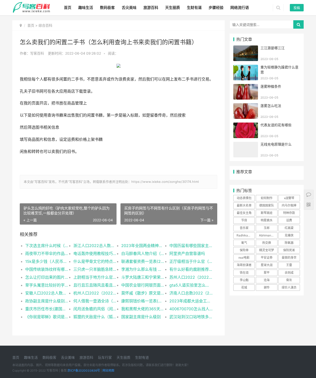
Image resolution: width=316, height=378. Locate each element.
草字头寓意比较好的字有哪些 (46, 285)
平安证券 (267, 257)
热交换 (266, 243)
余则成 (289, 272)
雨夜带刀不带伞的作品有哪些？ (46, 253)
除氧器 (289, 243)
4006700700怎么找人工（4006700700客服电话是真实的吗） (191, 308)
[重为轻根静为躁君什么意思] (245, 68)
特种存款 (289, 213)
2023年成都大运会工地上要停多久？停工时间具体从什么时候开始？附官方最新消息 (191, 300)
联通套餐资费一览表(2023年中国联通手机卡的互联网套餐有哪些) (142, 261)
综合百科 (45, 25)
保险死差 (289, 250)
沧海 (267, 280)
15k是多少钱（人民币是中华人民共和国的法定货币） (46, 261)
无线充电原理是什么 (276, 144)
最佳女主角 (244, 213)
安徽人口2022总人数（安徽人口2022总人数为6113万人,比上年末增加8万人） (46, 293)
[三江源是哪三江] (245, 48)
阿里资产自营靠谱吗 (187, 253)
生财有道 (194, 7)
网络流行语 (239, 7)
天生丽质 (172, 7)
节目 (244, 220)
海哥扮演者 (244, 265)
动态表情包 (244, 198)
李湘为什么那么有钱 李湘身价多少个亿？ (142, 269)
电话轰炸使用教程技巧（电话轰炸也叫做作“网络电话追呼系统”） (95, 253)
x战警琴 (289, 198)
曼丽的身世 (289, 257)
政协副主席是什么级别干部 (46, 300)
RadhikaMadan (246, 235)
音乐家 (244, 228)
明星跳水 (267, 220)
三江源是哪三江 (272, 48)
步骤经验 (216, 7)
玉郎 (267, 228)
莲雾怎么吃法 (270, 106)
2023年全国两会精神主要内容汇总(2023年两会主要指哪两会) (142, 245)
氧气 (244, 243)
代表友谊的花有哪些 (276, 125)
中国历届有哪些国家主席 (191, 245)
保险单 (244, 250)
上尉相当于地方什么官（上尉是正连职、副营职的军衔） (95, 277)
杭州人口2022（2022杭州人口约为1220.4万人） (95, 293)
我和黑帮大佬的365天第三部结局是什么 (142, 308)
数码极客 (107, 7)
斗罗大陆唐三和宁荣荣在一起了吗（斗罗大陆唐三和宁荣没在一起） (142, 277)
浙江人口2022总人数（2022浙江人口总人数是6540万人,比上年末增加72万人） (95, 245)
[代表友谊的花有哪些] (245, 126)
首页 (67, 7)
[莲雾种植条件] (245, 87)
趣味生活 (85, 7)
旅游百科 (150, 7)
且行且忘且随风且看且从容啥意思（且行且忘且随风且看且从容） (95, 285)
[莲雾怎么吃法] (245, 106)
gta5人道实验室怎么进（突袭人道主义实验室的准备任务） (191, 285)
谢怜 (267, 287)
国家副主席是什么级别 (141, 316)
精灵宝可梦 (266, 250)
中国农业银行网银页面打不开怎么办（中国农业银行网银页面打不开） (142, 285)
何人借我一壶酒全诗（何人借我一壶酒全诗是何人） (95, 300)
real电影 (244, 257)
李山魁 (244, 280)
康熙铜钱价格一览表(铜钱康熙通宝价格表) (142, 300)
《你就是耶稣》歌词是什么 (46, 316)
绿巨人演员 (289, 287)
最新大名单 (244, 205)
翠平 (267, 272)
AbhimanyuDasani (268, 235)
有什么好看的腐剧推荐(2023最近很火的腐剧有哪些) (191, 269)
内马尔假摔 (289, 205)
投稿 (297, 8)
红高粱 (289, 228)
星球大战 (267, 265)
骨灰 (289, 280)
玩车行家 (105, 357)
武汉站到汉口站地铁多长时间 (191, 316)
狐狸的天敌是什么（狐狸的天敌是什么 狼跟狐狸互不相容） (95, 316)
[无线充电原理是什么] (245, 145)
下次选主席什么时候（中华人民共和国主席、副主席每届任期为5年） (46, 245)
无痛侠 (289, 235)
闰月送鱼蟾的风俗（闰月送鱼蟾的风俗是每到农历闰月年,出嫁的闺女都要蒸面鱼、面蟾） (95, 308)
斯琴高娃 (267, 213)
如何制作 (267, 198)
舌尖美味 (129, 7)
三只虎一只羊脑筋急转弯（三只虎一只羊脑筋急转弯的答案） (95, 269)
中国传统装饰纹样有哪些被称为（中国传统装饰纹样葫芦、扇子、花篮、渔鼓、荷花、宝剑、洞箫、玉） (46, 269)
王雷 (289, 265)
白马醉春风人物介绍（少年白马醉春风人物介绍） (142, 253)
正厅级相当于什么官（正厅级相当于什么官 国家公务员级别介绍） (191, 261)
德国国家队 (266, 205)
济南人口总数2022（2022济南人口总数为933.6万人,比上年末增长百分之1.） (191, 293)
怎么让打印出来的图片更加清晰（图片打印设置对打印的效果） (46, 277)
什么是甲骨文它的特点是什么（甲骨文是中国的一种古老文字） (95, 261)
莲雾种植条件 (270, 86)
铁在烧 (244, 272)
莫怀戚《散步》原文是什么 (142, 293)
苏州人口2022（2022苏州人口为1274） (191, 277)
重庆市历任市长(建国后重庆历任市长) (46, 308)
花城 (244, 287)
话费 (289, 220)
